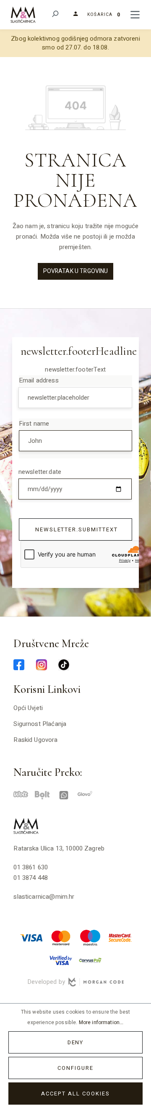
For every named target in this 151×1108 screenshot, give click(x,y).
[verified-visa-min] (60, 960)
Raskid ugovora (35, 739)
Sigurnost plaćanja (39, 723)
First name (34, 423)
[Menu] (135, 15)
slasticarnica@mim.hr (43, 896)
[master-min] (60, 937)
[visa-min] (31, 937)
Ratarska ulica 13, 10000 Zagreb (58, 848)
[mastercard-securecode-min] (119, 937)
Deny (76, 1042)
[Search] (54, 15)
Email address (39, 380)
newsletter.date (39, 471)
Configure (75, 1068)
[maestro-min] (90, 937)
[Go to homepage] (23, 14)
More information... (101, 1022)
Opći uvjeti (28, 708)
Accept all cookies (75, 1094)
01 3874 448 (30, 877)
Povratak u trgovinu (75, 271)
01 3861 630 (30, 867)
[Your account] (72, 14)
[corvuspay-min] (90, 960)
